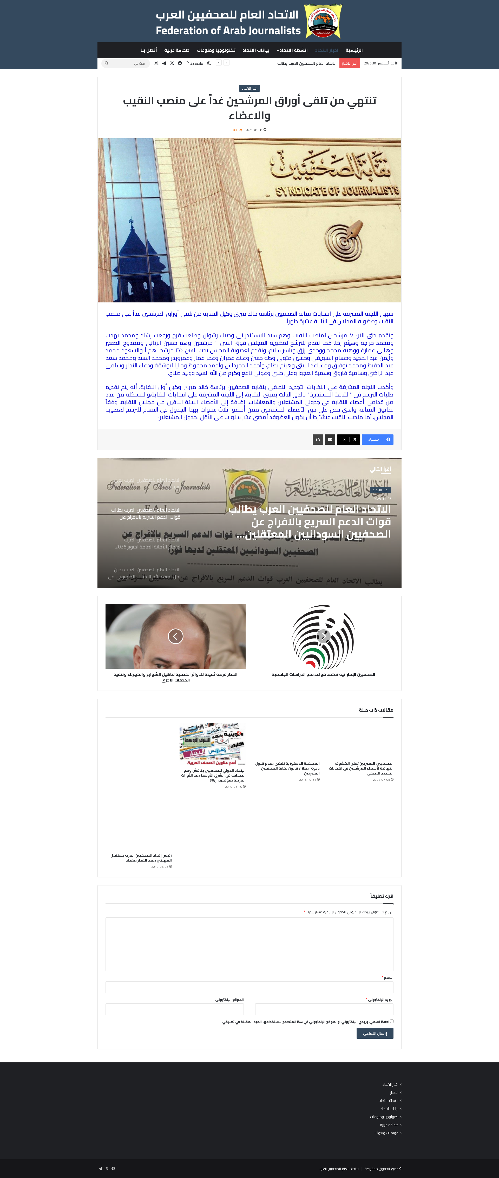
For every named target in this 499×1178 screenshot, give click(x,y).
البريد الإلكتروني (379, 999)
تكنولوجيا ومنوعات (216, 50)
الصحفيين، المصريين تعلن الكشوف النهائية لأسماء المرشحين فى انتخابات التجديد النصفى (361, 768)
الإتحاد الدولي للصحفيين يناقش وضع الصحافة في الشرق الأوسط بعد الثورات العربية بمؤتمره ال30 (213, 775)
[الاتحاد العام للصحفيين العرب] (249, 21)
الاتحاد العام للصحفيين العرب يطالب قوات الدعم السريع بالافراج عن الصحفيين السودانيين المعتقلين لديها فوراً (245, 63)
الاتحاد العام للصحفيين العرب (339, 1169)
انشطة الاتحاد (294, 50)
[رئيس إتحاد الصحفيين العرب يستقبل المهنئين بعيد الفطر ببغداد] (139, 786)
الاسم (387, 977)
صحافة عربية (176, 50)
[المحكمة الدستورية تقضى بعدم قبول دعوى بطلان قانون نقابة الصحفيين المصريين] (286, 741)
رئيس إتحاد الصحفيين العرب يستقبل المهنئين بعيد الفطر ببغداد (141, 858)
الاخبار (394, 1092)
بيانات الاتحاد (256, 50)
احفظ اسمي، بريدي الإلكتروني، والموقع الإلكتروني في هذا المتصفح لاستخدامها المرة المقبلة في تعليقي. (305, 1021)
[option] (249, 523)
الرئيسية (354, 50)
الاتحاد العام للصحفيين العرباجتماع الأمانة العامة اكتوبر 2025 (315, 515)
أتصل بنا (148, 50)
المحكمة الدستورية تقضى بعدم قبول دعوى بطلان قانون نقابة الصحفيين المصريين (287, 768)
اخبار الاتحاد (326, 50)
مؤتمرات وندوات (386, 1133)
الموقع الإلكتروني (229, 999)
